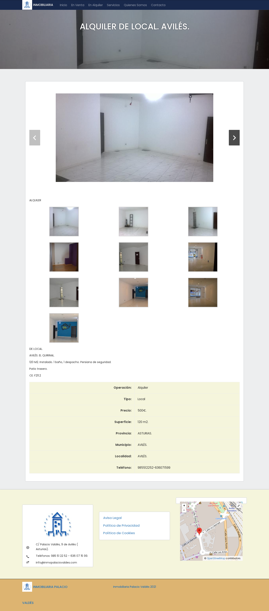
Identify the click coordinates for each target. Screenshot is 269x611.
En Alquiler (95, 5)
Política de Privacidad (121, 525)
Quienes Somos (135, 5)
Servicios (113, 5)
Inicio (63, 5)
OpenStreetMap (216, 558)
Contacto (158, 5)
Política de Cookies (119, 533)
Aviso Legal (112, 517)
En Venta (77, 5)
